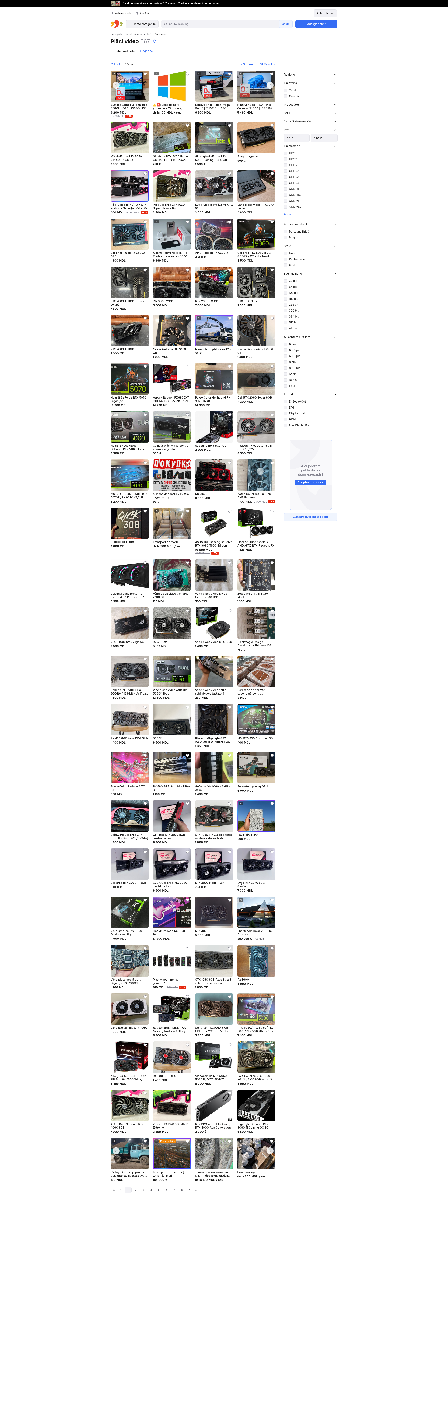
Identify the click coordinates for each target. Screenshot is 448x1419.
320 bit (294, 310)
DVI (291, 407)
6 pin (292, 344)
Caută (286, 24)
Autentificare (325, 13)
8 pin (292, 362)
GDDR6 (294, 201)
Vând (292, 90)
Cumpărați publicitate (310, 482)
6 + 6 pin (294, 350)
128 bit (293, 293)
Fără (292, 386)
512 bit (293, 322)
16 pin (293, 380)
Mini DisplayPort (300, 425)
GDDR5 (294, 189)
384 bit (294, 316)
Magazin (294, 237)
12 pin (292, 374)
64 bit (293, 287)
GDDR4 (294, 183)
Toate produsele (124, 51)
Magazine (146, 51)
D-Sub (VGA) (297, 401)
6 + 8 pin (294, 356)
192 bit (293, 299)
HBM (292, 153)
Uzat (292, 265)
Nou (292, 253)
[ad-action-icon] (145, 74)
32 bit (293, 281)
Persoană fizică (299, 231)
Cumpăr (294, 96)
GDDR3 (294, 177)
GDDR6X (295, 207)
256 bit (293, 305)
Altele (293, 328)
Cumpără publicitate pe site (311, 517)
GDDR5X (295, 195)
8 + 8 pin (294, 368)
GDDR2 (294, 171)
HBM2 (293, 159)
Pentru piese (297, 259)
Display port (297, 413)
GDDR (293, 165)
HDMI (292, 419)
